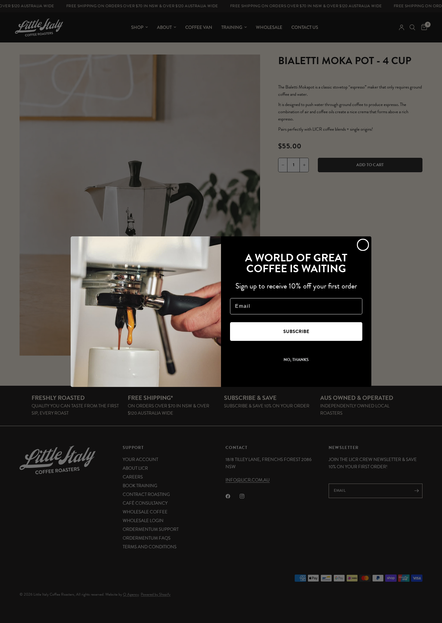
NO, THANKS (296, 360)
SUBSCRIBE (296, 331)
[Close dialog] (363, 244)
